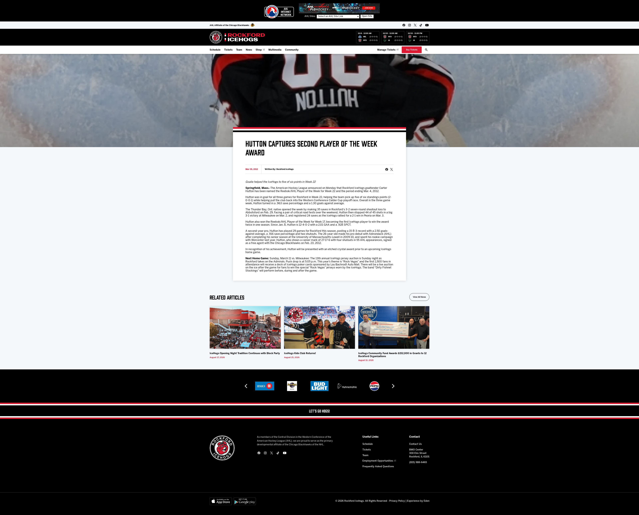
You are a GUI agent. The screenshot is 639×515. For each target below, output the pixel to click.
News (249, 50)
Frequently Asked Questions (378, 467)
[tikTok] (421, 25)
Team (239, 50)
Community (292, 50)
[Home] (237, 37)
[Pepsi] (347, 386)
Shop (259, 50)
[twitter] (415, 25)
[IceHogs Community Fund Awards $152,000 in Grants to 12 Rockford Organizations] (393, 327)
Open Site (367, 16)
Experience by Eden (418, 501)
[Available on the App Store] (221, 501)
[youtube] (427, 25)
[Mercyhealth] (374, 386)
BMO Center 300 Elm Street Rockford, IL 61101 (419, 453)
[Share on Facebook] (387, 169)
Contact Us (415, 444)
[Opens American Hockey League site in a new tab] (279, 11)
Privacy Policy (397, 501)
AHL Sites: (310, 16)
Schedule (215, 50)
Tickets (228, 50)
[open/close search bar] (426, 50)
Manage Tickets (386, 50)
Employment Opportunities (377, 461)
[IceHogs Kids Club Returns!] (319, 327)
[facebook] (404, 25)
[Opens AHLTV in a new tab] (339, 8)
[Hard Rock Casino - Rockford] (265, 386)
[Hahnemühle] (319, 386)
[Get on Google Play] (245, 501)
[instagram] (410, 25)
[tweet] (392, 169)
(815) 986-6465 (418, 462)
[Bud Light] (292, 386)
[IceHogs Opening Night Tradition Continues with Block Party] (245, 327)
